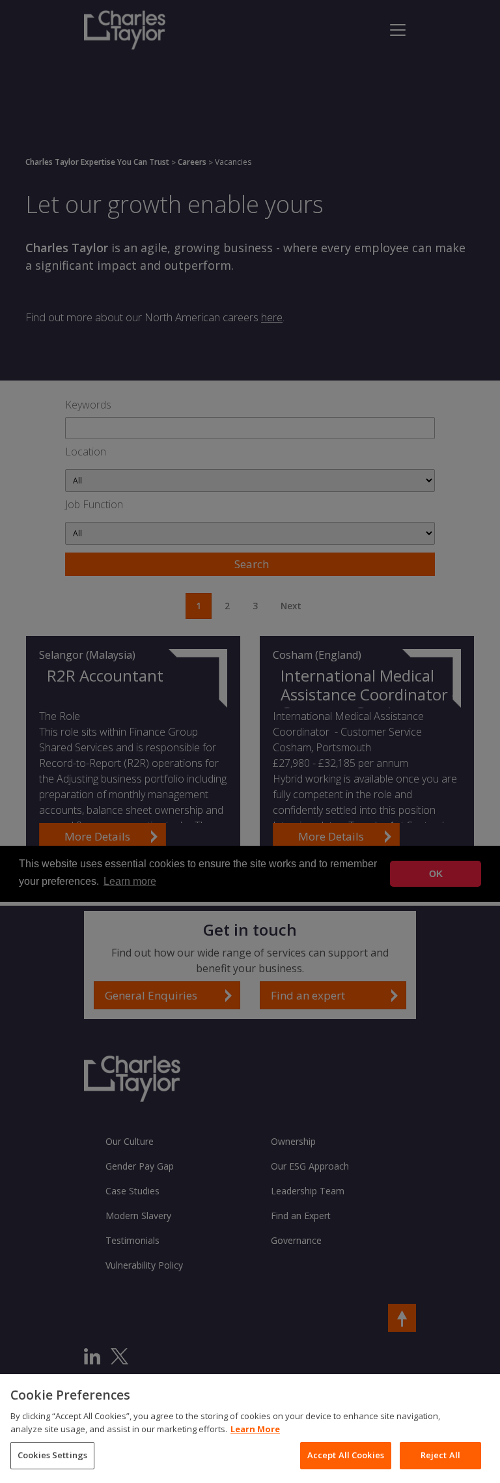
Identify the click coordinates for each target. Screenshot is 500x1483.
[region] (250, 1428)
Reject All (440, 1455)
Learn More (255, 1429)
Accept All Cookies (345, 1455)
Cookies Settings (52, 1455)
